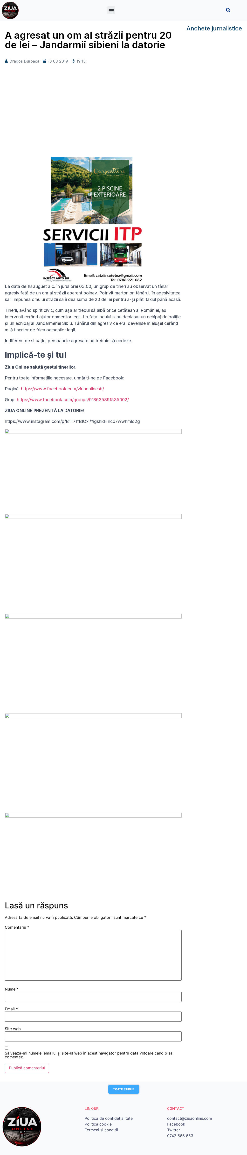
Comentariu (17, 927)
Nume (12, 989)
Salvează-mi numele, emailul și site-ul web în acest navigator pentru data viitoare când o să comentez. (88, 1055)
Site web (13, 1029)
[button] (111, 10)
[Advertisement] (93, 118)
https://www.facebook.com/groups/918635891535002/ (73, 399)
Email (11, 1009)
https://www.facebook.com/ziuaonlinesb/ (62, 388)
